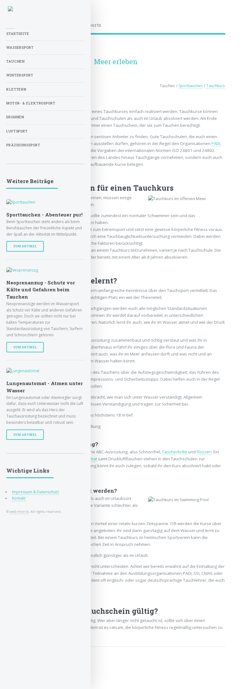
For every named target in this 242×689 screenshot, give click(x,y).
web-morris (19, 511)
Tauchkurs (215, 85)
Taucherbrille (174, 452)
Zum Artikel (25, 246)
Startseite (17, 33)
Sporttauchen (191, 85)
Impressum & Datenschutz (35, 492)
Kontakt (19, 498)
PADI (215, 143)
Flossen (204, 452)
